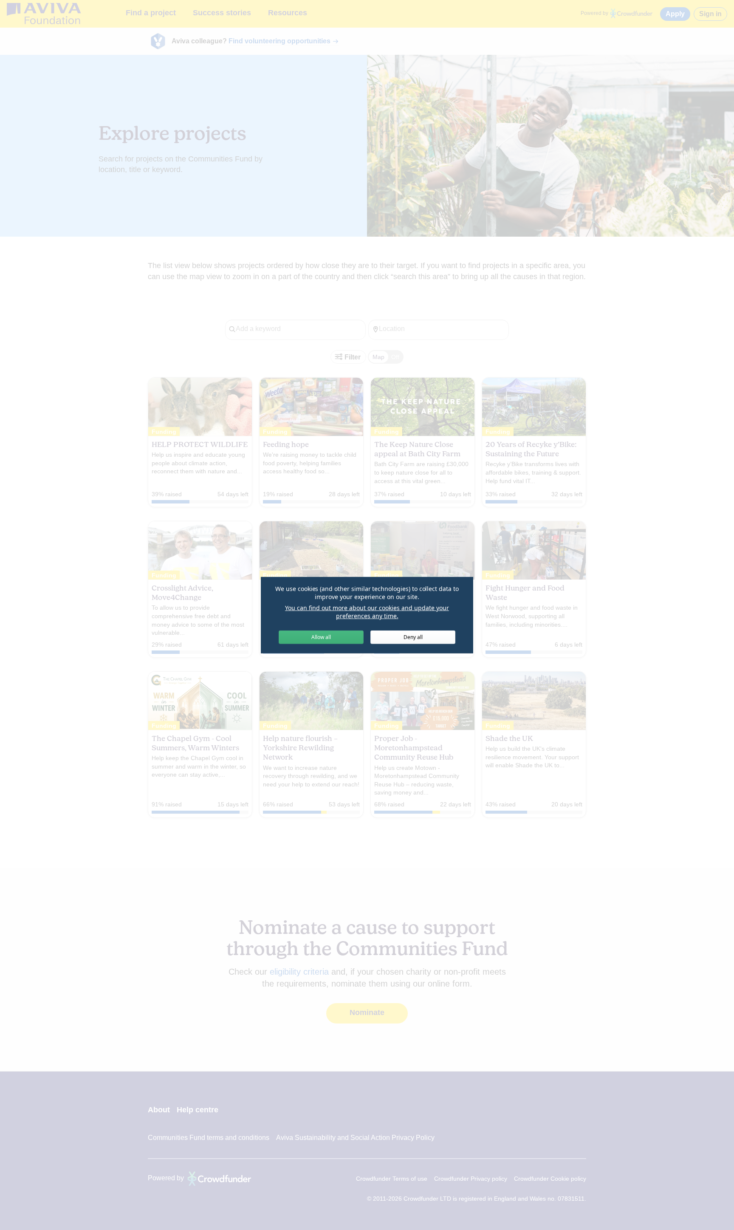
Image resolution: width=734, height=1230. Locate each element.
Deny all (413, 637)
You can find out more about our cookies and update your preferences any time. (367, 612)
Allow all (321, 637)
